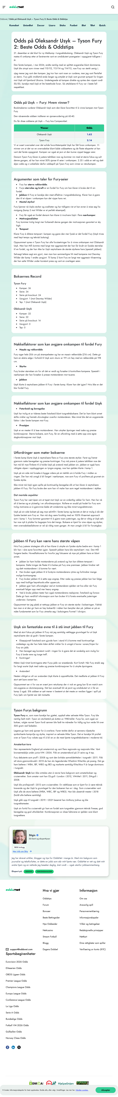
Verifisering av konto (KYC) (93, 949)
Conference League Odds (18, 1000)
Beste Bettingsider (51, 917)
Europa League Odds (16, 993)
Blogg (45, 943)
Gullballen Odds (14, 1031)
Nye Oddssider (50, 924)
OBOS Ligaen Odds (15, 974)
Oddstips (47, 898)
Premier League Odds (16, 980)
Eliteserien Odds (14, 968)
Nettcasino (48, 930)
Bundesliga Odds (14, 1019)
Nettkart (83, 936)
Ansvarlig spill (86, 905)
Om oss (83, 898)
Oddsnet (3, 19)
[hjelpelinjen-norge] (63, 1083)
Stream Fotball (50, 936)
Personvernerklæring (89, 911)
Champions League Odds (18, 987)
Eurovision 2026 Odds (17, 961)
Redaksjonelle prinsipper (91, 930)
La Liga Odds (12, 1006)
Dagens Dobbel (50, 949)
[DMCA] (36, 1083)
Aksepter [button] (105, 1090)
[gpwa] (82, 1083)
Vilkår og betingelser (90, 924)
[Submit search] (113, 7)
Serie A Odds (12, 1012)
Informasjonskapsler (89, 917)
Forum (46, 905)
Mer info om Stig (20, 851)
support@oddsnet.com (21, 949)
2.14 (89, 140)
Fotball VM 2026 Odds (17, 1025)
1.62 (89, 134)
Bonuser (46, 911)
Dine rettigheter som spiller (92, 943)
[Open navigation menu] (4, 7)
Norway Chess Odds (16, 1038)
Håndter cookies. (82, 1090)
